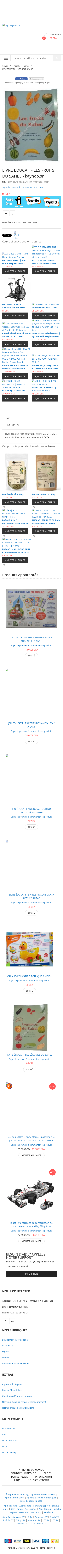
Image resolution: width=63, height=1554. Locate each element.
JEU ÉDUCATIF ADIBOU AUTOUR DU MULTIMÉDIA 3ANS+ (31, 810)
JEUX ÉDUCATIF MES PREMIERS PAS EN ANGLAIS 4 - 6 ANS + (31, 639)
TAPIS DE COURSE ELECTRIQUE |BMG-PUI (13, 389)
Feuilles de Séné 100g (13, 494)
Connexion (49, 8)
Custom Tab (12, 424)
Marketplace (10, 8)
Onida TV (54, 1517)
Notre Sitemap (9, 1452)
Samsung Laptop (41, 1505)
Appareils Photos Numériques (41, 1497)
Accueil (5, 66)
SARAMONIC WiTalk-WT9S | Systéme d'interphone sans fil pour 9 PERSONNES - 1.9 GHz (46, 335)
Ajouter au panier (15, 271)
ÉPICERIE (16, 66)
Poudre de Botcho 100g (44, 494)
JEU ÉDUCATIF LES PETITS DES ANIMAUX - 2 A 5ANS (31, 725)
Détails (10, 411)
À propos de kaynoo (32, 1469)
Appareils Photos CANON (43, 1494)
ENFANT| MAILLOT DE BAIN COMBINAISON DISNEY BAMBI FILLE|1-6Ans (46, 522)
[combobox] (35, 58)
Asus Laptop (45, 1509)
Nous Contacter (9, 1440)
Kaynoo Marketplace (12, 1390)
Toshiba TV (8, 1520)
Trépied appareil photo (30, 1500)
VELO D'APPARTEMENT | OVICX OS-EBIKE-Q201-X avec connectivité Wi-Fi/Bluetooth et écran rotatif (46, 262)
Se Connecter (8, 1428)
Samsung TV (18, 1517)
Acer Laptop (25, 1505)
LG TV (29, 1517)
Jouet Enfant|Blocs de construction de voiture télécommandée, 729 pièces (31, 1224)
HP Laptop (36, 1512)
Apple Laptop (10, 1505)
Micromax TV (34, 1520)
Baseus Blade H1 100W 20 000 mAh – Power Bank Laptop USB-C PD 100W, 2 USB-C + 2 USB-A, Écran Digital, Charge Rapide (15, 367)
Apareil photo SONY (14, 1497)
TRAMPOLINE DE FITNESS (45, 307)
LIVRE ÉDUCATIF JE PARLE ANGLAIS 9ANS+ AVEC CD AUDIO (31, 896)
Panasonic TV (41, 1517)
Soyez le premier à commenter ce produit (22, 187)
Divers (26, 66)
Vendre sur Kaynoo (30, 8)
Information (43, 1476)
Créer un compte (12, 14)
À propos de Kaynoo (12, 1384)
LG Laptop (24, 1512)
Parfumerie (7, 1345)
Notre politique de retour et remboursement (24, 1402)
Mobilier (6, 1357)
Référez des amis (36, 79)
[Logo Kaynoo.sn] (16, 36)
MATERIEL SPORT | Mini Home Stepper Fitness (14, 262)
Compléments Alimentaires (15, 1363)
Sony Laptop (17, 1509)
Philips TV (20, 1520)
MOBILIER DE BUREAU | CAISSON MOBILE (44, 389)
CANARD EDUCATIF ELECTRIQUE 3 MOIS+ (29, 976)
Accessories (30, 1509)
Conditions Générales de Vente (17, 1396)
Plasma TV (22, 1523)
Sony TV (6, 1517)
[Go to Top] (56, 1523)
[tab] (31, 411)
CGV (4, 1434)
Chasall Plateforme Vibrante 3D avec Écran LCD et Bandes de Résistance (16, 335)
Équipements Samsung (17, 1494)
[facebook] (5, 1321)
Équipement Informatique (15, 1339)
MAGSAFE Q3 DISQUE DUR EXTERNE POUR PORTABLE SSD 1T (45, 367)
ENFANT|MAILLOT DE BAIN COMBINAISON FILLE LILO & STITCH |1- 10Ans (16, 551)
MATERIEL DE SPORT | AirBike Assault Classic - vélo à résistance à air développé (14, 306)
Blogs (48, 1473)
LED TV (46, 1520)
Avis (8, 418)
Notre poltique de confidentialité (18, 1407)
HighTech (6, 1351)
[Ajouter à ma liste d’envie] (31, 609)
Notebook (48, 1512)
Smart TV (41, 1523)
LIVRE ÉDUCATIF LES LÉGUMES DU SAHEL (29, 1054)
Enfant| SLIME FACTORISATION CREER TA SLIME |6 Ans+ (15, 522)
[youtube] (12, 1321)
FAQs (4, 1446)
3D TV (32, 1523)
